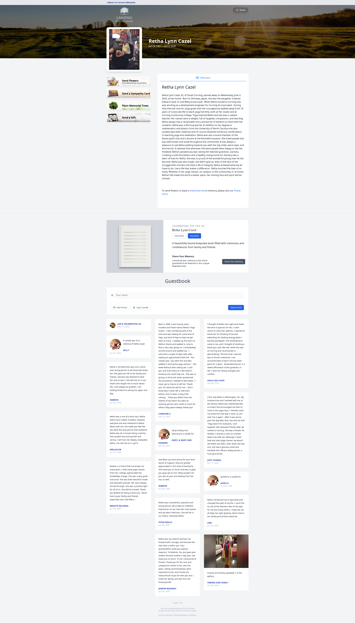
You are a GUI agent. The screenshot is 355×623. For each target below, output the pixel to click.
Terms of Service (185, 611)
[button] (226, 551)
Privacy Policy (169, 611)
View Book (179, 235)
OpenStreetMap (180, 615)
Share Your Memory (234, 261)
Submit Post (236, 307)
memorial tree (197, 190)
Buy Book (194, 235)
